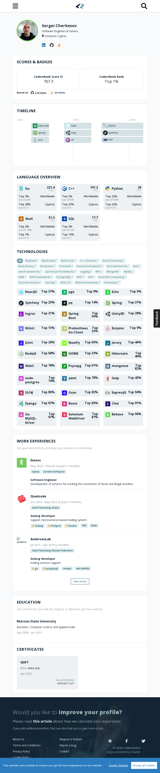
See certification (65, 680)
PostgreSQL (64, 277)
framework (112, 282)
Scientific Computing (112, 277)
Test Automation (29, 282)
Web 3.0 (66, 282)
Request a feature (71, 739)
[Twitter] (143, 741)
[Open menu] (16, 6)
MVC (99, 271)
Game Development (89, 266)
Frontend (66, 266)
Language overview (38, 177)
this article (42, 721)
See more (80, 581)
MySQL (129, 271)
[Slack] (110, 741)
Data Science (27, 266)
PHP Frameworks (41, 277)
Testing (50, 282)
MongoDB (113, 271)
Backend (31, 260)
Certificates (30, 649)
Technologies (32, 251)
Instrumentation (118, 266)
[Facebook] (126, 741)
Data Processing (113, 260)
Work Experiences (36, 441)
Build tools (68, 260)
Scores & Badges (34, 61)
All (19, 260)
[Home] (80, 6)
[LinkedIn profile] (44, 45)
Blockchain (49, 260)
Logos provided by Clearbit (123, 752)
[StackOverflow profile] (59, 45)
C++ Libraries (89, 260)
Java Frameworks (30, 271)
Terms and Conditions (27, 745)
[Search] (144, 6)
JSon (136, 266)
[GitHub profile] (52, 45)
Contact (64, 751)
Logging (86, 271)
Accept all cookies (144, 765)
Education (29, 602)
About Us (18, 739)
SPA (91, 277)
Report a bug (68, 745)
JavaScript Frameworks (60, 271)
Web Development (88, 282)
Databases (47, 266)
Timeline (26, 110)
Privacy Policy (21, 751)
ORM (22, 277)
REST (80, 277)
